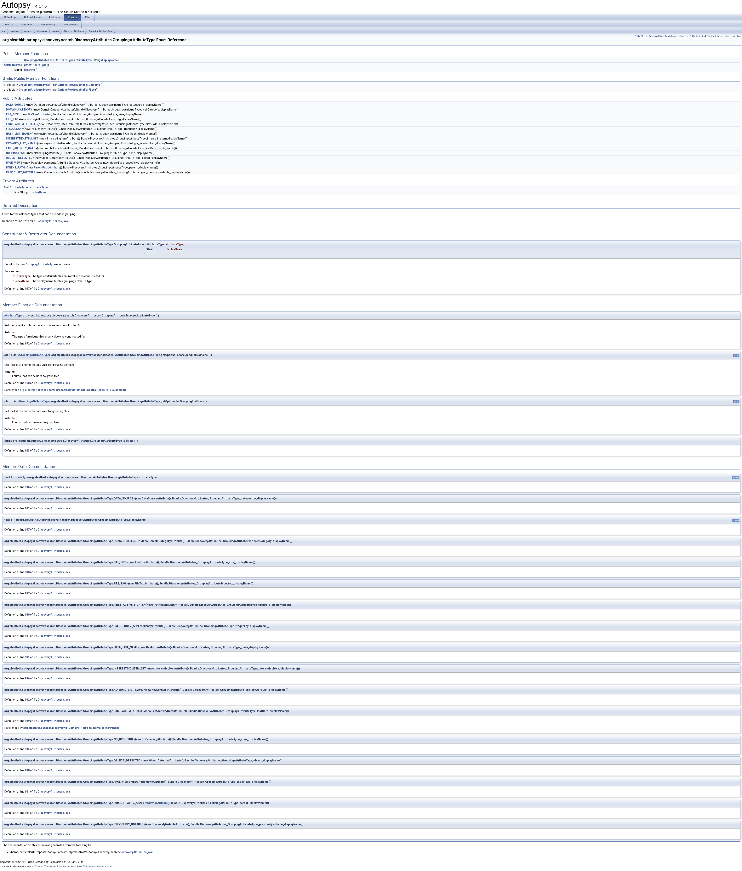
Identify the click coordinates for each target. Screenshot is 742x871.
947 (27, 529)
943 (27, 834)
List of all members (732, 36)
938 (27, 770)
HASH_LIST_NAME (18, 133)
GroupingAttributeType (100, 31)
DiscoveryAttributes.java (52, 221)
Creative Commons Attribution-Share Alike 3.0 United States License (73, 866)
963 (27, 450)
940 (27, 614)
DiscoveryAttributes (74, 31)
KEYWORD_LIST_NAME (20, 143)
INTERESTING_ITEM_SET (22, 138)
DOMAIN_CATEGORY (19, 109)
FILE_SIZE (12, 114)
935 (27, 657)
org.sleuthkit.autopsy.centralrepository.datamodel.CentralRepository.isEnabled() (73, 389)
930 (27, 572)
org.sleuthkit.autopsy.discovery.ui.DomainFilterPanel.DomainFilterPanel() (71, 727)
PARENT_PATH (15, 167)
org (4, 31)
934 (27, 812)
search (55, 31)
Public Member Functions (646, 36)
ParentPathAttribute (47, 167)
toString (29, 69)
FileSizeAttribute (38, 114)
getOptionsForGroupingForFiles (74, 89)
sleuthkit (14, 31)
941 (27, 791)
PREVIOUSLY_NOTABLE (20, 172)
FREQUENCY (14, 128)
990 (27, 382)
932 (27, 699)
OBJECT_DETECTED (19, 157)
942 (27, 749)
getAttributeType (35, 64)
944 (27, 550)
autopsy (28, 31)
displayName (109, 60)
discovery (42, 31)
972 (27, 343)
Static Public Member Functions (673, 36)
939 (27, 720)
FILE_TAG (12, 119)
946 (27, 487)
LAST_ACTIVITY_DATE (20, 148)
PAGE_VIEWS (14, 162)
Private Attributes (714, 36)
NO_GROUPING (15, 153)
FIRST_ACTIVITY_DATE (21, 124)
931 (27, 635)
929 (25, 221)
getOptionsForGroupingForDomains (76, 84)
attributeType (83, 60)
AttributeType (64, 60)
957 (27, 288)
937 (27, 593)
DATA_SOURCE (15, 104)
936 (27, 678)
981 (27, 429)
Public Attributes (697, 36)
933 (27, 508)
